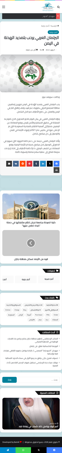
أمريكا (29, 314)
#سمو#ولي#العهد (51, 310)
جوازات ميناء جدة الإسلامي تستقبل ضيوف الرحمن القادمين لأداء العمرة (32, 364)
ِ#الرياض (32, 319)
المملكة (55, 319)
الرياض (21, 314)
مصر (40, 319)
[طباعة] (56, 170)
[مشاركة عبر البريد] (9, 164)
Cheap (16, 310)
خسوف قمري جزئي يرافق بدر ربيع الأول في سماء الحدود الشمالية (31, 358)
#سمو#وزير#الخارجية (13, 305)
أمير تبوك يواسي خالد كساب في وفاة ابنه (38, 426)
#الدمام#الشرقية (52, 305)
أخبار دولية (45, 26)
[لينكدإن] (43, 164)
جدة (47, 319)
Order (56, 314)
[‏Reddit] (23, 164)
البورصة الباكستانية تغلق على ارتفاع (44, 346)
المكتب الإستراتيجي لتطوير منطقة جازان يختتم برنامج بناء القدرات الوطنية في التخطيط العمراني (32, 340)
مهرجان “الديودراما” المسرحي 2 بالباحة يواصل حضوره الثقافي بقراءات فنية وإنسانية (30, 352)
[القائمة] (3, 8)
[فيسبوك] (56, 164)
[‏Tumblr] (36, 164)
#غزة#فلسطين (35, 310)
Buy (24, 310)
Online (7, 310)
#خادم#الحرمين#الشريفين (33, 305)
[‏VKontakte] (16, 164)
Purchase (38, 314)
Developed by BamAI (10, 442)
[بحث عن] (58, 8)
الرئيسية (54, 26)
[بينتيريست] (29, 164)
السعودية (11, 314)
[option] (31, 413)
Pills (48, 314)
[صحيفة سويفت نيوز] (48, 6)
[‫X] (50, 164)
